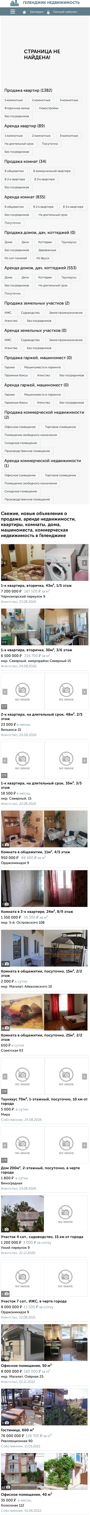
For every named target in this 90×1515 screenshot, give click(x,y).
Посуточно (50, 143)
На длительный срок (19, 143)
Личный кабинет (65, 12)
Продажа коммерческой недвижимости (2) (44, 415)
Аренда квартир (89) (24, 126)
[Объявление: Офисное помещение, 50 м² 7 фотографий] (44, 1361)
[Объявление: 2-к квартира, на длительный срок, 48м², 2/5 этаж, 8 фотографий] (23, 710)
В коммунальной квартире (52, 171)
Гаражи (10, 367)
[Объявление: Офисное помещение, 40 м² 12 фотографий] (44, 1490)
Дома (8, 242)
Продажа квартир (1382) (28, 91)
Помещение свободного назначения (31, 435)
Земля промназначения (65, 312)
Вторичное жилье (17, 108)
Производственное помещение (27, 451)
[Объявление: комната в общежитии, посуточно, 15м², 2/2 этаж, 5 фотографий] (44, 967)
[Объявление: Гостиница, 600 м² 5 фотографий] (44, 1425)
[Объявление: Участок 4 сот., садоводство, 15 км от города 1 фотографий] (44, 1232)
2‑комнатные (41, 100)
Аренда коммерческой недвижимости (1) (42, 463)
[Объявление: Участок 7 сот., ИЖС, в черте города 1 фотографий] (44, 1297)
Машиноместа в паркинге (42, 367)
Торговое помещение (60, 427)
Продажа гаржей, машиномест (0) (38, 358)
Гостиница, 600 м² (17, 1430)
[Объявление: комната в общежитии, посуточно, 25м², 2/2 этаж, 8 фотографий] (44, 1031)
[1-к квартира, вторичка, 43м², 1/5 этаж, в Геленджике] (23, 581)
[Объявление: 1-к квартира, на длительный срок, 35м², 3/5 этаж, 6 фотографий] (23, 779)
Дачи (25, 242)
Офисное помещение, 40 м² (26, 1495)
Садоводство (30, 312)
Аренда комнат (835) (24, 197)
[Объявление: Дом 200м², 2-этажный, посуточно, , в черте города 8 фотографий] (23, 1163)
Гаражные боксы (16, 375)
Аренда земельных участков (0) (35, 331)
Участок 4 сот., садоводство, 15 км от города (42, 1237)
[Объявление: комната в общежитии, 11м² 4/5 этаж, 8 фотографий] (44, 847)
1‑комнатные (14, 100)
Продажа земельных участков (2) (36, 303)
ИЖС (8, 312)
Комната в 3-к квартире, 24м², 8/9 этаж (37, 912)
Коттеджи (45, 242)
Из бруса (42, 258)
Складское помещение (21, 443)
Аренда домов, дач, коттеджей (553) (40, 268)
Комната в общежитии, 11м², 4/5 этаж (35, 852)
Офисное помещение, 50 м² (26, 1366)
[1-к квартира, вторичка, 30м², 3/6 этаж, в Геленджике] (23, 645)
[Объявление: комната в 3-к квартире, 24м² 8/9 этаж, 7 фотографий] (44, 907)
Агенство (11, 320)
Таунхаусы (68, 242)
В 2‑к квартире (15, 179)
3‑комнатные (69, 100)
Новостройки (48, 108)
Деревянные (47, 250)
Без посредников (17, 116)
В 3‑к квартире (44, 179)
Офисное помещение (20, 427)
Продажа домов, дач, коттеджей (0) (39, 233)
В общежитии (14, 171)
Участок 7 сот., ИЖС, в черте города (34, 1301)
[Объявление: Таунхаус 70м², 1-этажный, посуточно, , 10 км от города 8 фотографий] (23, 1095)
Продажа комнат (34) (25, 162)
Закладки (36, 12)
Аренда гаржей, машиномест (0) (36, 385)
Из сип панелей (16, 258)
